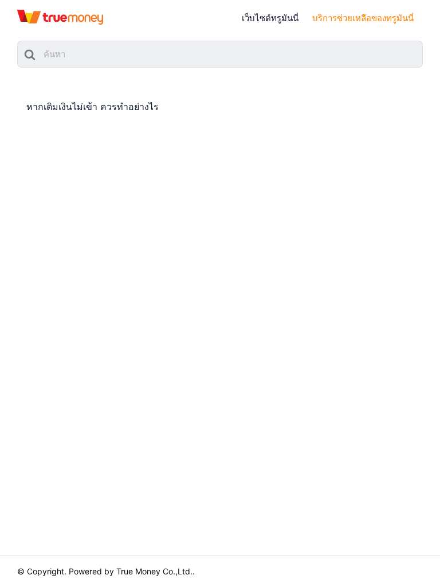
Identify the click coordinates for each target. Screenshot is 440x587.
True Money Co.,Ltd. (154, 571)
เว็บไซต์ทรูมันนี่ (270, 18)
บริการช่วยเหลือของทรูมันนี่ (363, 18)
